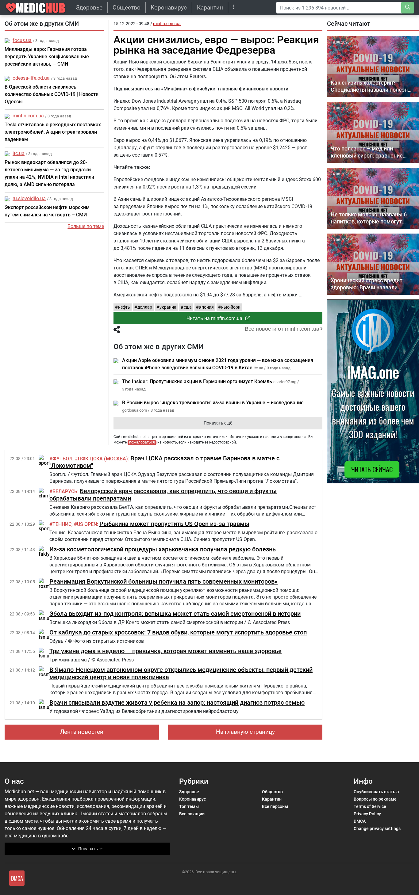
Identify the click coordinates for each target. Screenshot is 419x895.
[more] (234, 7)
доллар (144, 307)
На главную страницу (245, 731)
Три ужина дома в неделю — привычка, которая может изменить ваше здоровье (165, 651)
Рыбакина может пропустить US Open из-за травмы (174, 523)
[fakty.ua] (47, 551)
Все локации (192, 813)
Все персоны (275, 806)
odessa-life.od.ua (31, 78)
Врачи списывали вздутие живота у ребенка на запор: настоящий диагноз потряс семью (177, 702)
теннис (61, 524)
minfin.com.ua (28, 116)
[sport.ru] (47, 460)
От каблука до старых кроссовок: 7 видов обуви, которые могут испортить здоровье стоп (178, 632)
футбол (62, 459)
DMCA (360, 821)
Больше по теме (85, 226)
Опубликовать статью (376, 791)
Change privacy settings (377, 828)
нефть (124, 307)
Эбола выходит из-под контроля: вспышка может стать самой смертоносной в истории (175, 613)
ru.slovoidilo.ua (29, 198)
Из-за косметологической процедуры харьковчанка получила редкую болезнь (162, 549)
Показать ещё (218, 423)
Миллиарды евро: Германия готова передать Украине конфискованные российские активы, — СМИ (47, 56)
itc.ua (19, 153)
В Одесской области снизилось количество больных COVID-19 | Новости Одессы (51, 94)
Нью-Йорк (230, 307)
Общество (126, 7)
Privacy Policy (367, 813)
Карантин (210, 7)
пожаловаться (142, 442)
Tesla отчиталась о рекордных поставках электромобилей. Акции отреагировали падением (53, 132)
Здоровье (89, 7)
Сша (188, 307)
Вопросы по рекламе (375, 799)
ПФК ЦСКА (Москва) (103, 459)
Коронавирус (169, 7)
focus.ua (22, 40)
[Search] (407, 7)
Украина (168, 307)
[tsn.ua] (45, 616)
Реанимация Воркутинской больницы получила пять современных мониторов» (163, 581)
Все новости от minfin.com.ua (282, 329)
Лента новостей (81, 731)
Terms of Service (370, 806)
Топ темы (189, 806)
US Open (87, 524)
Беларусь (64, 491)
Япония (206, 307)
